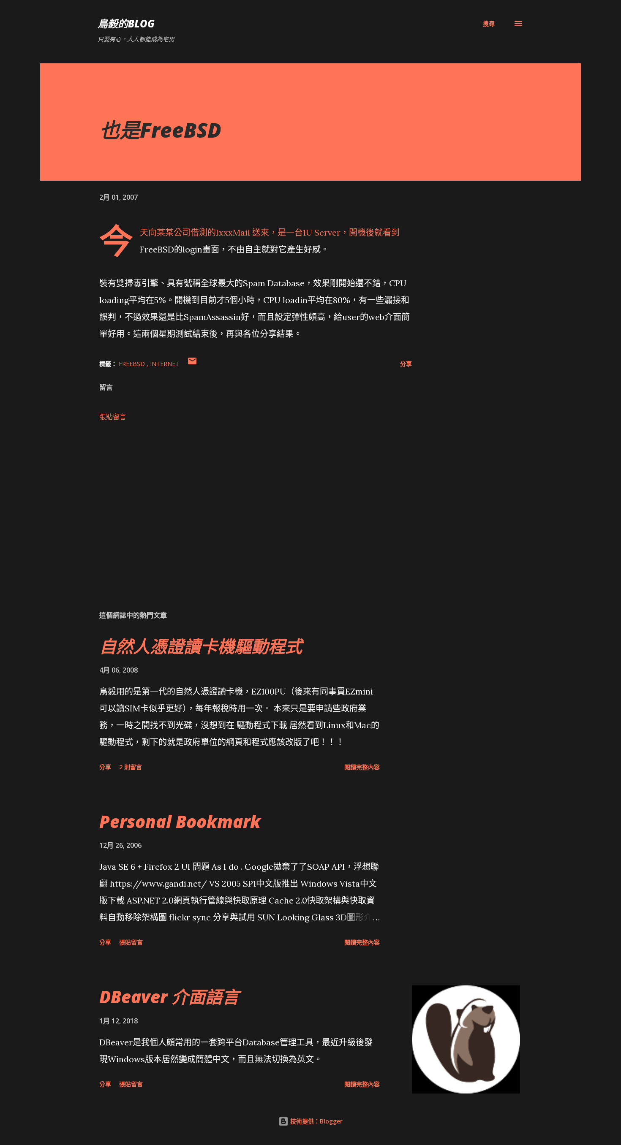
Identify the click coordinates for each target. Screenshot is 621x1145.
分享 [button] (406, 364)
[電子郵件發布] (192, 364)
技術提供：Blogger (316, 1121)
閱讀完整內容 (362, 767)
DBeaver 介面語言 (169, 996)
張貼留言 (112, 416)
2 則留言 (130, 767)
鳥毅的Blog (126, 23)
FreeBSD (133, 364)
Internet (164, 364)
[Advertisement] (242, 504)
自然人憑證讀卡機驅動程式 (200, 646)
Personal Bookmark (180, 821)
